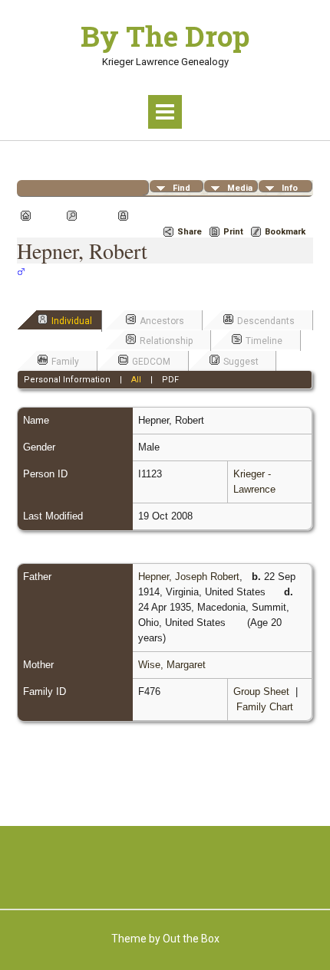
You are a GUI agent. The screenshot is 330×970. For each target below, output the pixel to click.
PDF (170, 380)
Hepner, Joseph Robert (188, 576)
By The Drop (165, 36)
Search (96, 216)
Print (233, 232)
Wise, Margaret (172, 664)
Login (143, 216)
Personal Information (67, 380)
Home (47, 216)
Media (239, 187)
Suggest (241, 361)
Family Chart (264, 707)
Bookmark (285, 232)
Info (290, 187)
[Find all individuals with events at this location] (276, 592)
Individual (71, 321)
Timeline (264, 341)
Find (181, 187)
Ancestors (162, 321)
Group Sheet (261, 691)
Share (189, 232)
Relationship (166, 341)
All (136, 380)
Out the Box (191, 938)
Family (65, 361)
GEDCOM (151, 361)
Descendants (266, 321)
